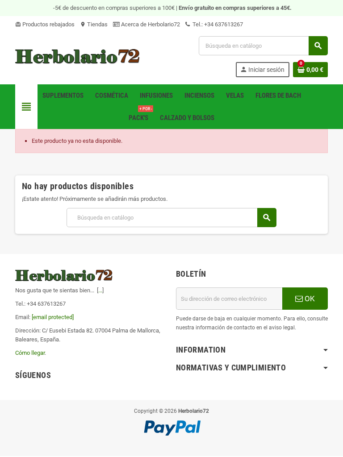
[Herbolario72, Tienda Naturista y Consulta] (77, 56)
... (100, 290)
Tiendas (94, 24)
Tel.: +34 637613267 (217, 24)
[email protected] (53, 317)
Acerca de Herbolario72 (150, 24)
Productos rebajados (45, 24)
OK (309, 298)
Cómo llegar (30, 352)
